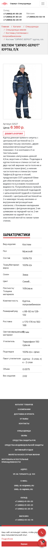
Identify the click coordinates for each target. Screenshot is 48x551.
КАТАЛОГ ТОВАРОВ (24, 405)
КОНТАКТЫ (24, 424)
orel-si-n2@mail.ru (24, 486)
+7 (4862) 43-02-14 (35, 17)
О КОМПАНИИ (24, 409)
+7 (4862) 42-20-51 (12, 20)
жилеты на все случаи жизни (24, 455)
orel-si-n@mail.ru (23, 489)
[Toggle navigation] (42, 3)
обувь (24, 436)
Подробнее (7, 538)
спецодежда (24, 431)
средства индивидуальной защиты (24, 445)
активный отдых (24, 450)
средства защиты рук (24, 440)
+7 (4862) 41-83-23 (12, 17)
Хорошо (24, 544)
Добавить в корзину (14, 133)
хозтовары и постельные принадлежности (15, 460)
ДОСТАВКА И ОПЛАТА (24, 414)
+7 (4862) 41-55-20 (12, 14)
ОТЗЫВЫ (24, 419)
